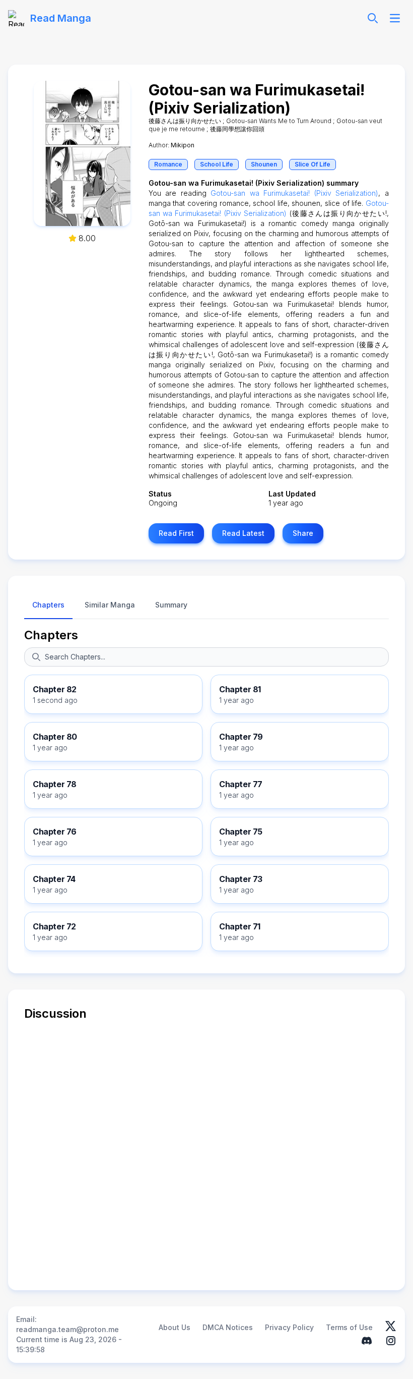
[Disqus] (206, 1148)
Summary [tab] (171, 604)
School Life (216, 164)
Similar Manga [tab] (110, 604)
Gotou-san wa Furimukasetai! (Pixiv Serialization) (294, 193)
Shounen (264, 164)
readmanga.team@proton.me (67, 1329)
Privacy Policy (289, 1327)
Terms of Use (349, 1327)
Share (303, 533)
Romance (168, 164)
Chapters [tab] (48, 604)
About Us (174, 1327)
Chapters (51, 635)
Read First (176, 533)
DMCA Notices (227, 1327)
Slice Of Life (312, 164)
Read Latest (243, 533)
